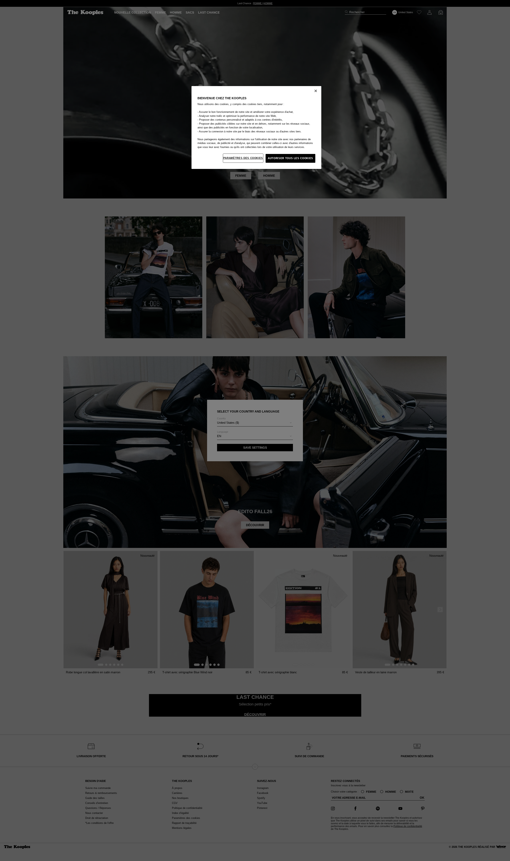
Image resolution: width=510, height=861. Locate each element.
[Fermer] (315, 90)
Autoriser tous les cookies (290, 158)
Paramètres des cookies (243, 158)
